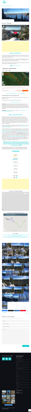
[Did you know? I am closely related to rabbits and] (13, 401)
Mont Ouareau (7, 23)
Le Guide (17, 363)
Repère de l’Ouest (6, 408)
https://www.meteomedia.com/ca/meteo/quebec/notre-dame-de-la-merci (16, 237)
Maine (17, 373)
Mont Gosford (27, 313)
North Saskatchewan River (19, 358)
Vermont (17, 388)
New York (17, 378)
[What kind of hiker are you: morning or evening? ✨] (8, 392)
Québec (8, 20)
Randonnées (17, 383)
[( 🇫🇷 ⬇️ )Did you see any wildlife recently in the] (13, 392)
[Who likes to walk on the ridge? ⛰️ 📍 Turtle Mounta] (8, 397)
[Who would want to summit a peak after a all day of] (4, 392)
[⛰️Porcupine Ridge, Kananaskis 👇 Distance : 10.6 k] (4, 401)
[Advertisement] (15, 46)
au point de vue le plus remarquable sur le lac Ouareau (16, 136)
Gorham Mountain (4, 312)
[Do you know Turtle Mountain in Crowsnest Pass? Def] (4, 397)
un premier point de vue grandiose (7, 130)
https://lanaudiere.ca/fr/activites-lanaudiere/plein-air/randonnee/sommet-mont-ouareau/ (17, 234)
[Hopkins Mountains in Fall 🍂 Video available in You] (8, 401)
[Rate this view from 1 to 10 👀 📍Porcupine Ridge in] (13, 397)
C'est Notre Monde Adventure (19, 368)
